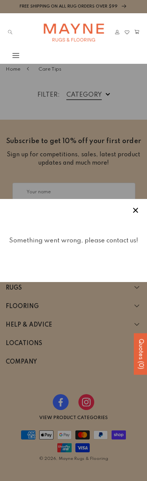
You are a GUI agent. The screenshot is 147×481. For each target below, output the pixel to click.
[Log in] (117, 32)
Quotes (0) (141, 354)
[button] (10, 55)
